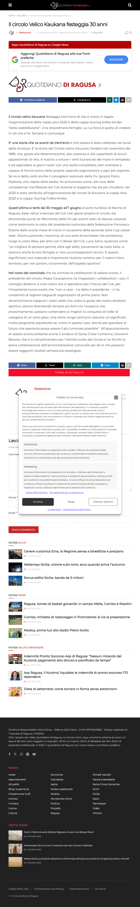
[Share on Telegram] (116, 100)
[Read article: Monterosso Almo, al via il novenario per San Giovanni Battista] (15, 849)
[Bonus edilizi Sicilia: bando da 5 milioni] (15, 580)
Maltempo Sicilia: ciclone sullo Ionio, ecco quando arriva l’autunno (74, 564)
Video (96, 808)
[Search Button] (129, 5)
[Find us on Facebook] (9, 754)
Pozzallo (56, 808)
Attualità (21, 15)
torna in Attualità (69, 372)
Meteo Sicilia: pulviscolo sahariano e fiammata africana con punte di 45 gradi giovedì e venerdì (76, 858)
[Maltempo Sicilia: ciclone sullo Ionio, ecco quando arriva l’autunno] (15, 567)
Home (12, 15)
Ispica (54, 784)
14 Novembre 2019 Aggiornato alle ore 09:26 (62, 32)
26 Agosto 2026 (33, 608)
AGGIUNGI (116, 59)
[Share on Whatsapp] (110, 100)
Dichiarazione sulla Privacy (77, 509)
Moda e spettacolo (62, 789)
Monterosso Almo (61, 798)
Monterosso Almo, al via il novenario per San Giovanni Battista (58, 845)
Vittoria (97, 813)
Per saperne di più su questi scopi (66, 492)
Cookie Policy (55, 509)
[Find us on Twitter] (15, 754)
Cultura (13, 813)
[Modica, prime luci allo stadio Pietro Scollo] (15, 633)
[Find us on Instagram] (21, 754)
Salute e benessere (104, 779)
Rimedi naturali (102, 774)
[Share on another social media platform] (128, 100)
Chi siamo (100, 888)
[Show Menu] (10, 5)
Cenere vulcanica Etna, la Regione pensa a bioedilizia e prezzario (73, 551)
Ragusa (55, 813)
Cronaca (13, 803)
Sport (96, 798)
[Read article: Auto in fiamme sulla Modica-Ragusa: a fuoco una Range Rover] (15, 835)
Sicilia (96, 793)
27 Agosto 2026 (33, 556)
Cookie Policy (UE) (19, 888)
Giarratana (57, 779)
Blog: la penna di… (19, 789)
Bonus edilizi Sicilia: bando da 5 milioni (53, 578)
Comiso (13, 798)
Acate (12, 774)
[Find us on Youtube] (34, 754)
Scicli (96, 789)
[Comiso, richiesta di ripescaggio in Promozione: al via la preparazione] (15, 620)
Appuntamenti (17, 779)
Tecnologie (99, 803)
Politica (55, 803)
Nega (71, 501)
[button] (116, 397)
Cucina (13, 808)
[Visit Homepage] (70, 5)
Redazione (25, 32)
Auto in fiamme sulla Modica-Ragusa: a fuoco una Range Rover (59, 832)
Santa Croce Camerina (106, 784)
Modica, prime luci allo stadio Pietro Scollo (56, 630)
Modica (55, 793)
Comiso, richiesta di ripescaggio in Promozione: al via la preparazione (77, 617)
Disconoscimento (79, 888)
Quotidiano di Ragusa (27, 896)
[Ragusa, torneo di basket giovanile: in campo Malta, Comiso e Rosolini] (15, 607)
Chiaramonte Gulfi (19, 793)
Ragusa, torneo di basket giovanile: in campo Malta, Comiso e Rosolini (77, 604)
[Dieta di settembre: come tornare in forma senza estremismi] (15, 692)
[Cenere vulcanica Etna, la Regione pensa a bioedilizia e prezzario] (15, 554)
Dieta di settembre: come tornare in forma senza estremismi (70, 689)
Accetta (38, 501)
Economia (57, 774)
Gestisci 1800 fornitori (37, 492)
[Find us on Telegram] (27, 754)
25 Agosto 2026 (33, 694)
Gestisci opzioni (103, 501)
